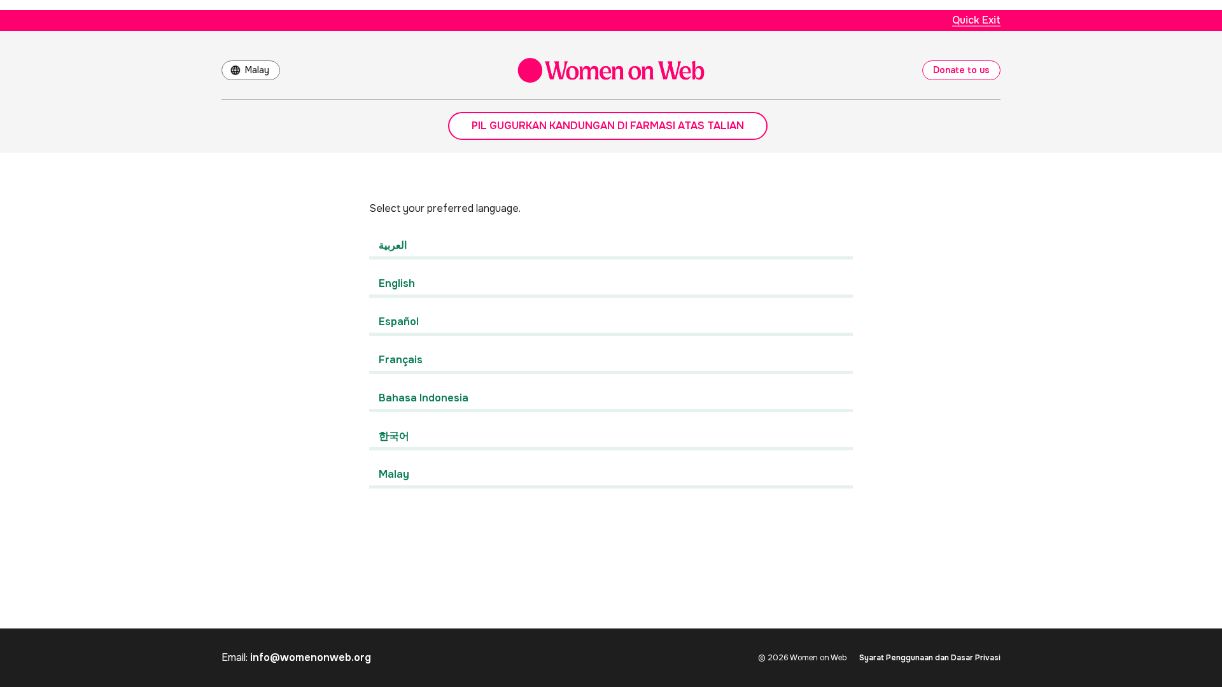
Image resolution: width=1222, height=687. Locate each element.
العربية (393, 245)
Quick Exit (976, 20)
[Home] (611, 70)
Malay (257, 70)
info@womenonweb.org (310, 657)
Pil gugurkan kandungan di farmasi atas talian (608, 125)
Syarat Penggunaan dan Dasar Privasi (930, 658)
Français (401, 359)
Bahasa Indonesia (423, 398)
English (397, 283)
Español (399, 321)
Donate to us (961, 70)
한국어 (394, 436)
